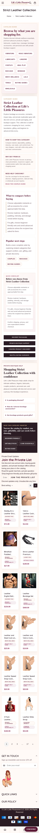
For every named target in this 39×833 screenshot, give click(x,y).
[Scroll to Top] (35, 821)
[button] (34, 2)
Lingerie (23, 59)
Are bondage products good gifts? (20, 415)
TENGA (8, 83)
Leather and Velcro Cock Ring (28, 636)
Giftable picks (11, 443)
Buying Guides (21, 83)
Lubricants (10, 59)
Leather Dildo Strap (28, 718)
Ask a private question (25, 471)
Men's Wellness (12, 77)
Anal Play (21, 65)
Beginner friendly (12, 438)
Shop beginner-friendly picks (13, 474)
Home (9, 16)
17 (27, 744)
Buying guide (10, 448)
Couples (9, 65)
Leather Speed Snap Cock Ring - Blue (10, 677)
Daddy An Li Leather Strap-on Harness (10, 512)
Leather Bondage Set (28, 594)
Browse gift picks (30, 474)
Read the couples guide (16, 184)
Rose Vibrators (25, 53)
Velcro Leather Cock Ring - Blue (28, 512)
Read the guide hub (9, 471)
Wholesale (10, 89)
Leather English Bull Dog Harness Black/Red (9, 594)
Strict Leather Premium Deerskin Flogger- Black (29, 553)
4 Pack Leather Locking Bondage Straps (7, 718)
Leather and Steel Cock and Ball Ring (10, 636)
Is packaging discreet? (15, 400)
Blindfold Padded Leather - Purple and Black (8, 553)
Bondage (21, 71)
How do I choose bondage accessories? (16, 408)
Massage (9, 71)
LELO (26, 77)
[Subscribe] (34, 765)
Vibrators (9, 53)
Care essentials (27, 443)
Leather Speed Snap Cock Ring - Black (29, 677)
